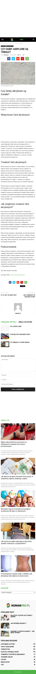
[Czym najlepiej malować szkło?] (5, 336)
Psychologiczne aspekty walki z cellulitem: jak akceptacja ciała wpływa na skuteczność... (16, 575)
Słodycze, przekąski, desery (10, 652)
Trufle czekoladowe (7, 646)
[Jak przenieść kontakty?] (5, 625)
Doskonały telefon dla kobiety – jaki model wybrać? (22, 632)
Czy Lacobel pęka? (16, 326)
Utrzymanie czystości (8, 644)
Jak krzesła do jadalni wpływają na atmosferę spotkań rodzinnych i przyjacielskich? (16, 542)
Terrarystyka (5, 649)
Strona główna (4, 43)
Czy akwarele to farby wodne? (19, 342)
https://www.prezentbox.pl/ (17, 275)
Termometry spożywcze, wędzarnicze (13, 654)
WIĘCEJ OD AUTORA (25, 322)
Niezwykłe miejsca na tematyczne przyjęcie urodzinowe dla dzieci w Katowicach (15, 510)
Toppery (3, 659)
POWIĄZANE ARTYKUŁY (9, 322)
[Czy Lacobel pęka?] (5, 328)
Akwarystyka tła (10, 46)
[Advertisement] (18, 18)
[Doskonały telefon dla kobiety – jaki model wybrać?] (5, 633)
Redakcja (6, 54)
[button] (33, 39)
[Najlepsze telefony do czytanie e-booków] (5, 618)
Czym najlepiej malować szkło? (20, 334)
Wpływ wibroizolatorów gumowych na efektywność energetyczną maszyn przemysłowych (14, 444)
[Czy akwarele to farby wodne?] (5, 344)
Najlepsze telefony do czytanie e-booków (21, 616)
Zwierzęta (3, 46)
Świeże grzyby (5, 662)
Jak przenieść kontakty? (18, 623)
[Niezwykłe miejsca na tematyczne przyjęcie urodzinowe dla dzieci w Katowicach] (18, 498)
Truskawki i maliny (7, 657)
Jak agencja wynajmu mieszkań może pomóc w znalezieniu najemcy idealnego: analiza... (17, 478)
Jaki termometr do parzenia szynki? (29, 296)
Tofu (2, 664)
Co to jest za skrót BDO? (9, 295)
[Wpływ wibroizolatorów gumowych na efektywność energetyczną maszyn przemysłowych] (18, 431)
